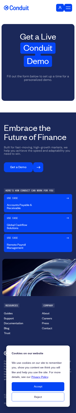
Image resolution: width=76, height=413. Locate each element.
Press (45, 323)
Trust (7, 333)
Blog (6, 328)
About (45, 313)
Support (9, 318)
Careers (47, 318)
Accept (38, 386)
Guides (8, 313)
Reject (38, 396)
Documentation (13, 323)
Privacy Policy (39, 376)
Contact (47, 328)
